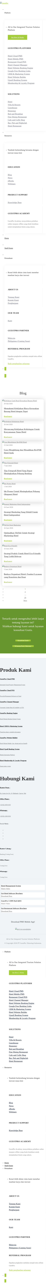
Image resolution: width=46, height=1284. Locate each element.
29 (25, 598)
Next (25, 600)
